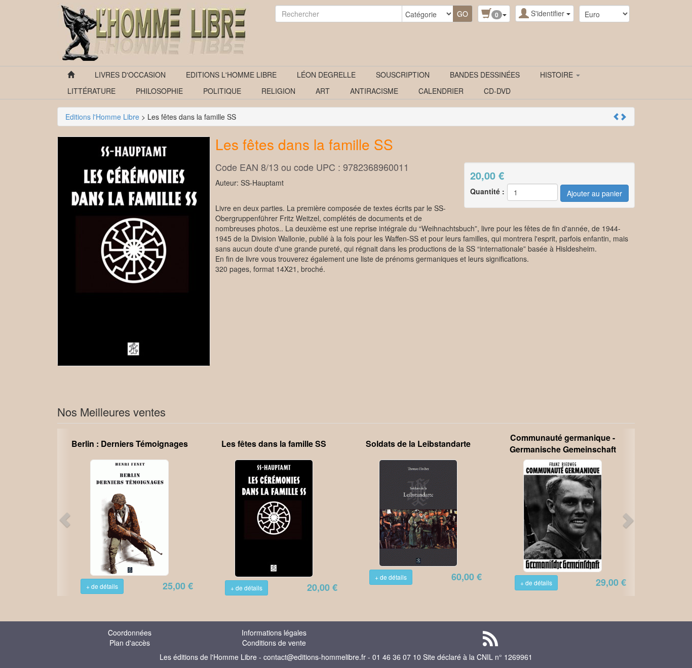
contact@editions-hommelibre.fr (314, 657)
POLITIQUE (222, 91)
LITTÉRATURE (91, 91)
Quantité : (487, 191)
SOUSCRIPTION (403, 74)
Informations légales (274, 632)
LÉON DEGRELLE (326, 74)
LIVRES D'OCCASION (130, 74)
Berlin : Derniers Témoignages (129, 443)
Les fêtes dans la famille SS (273, 443)
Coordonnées (129, 632)
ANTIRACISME (374, 91)
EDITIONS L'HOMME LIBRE (231, 74)
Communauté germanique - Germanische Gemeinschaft (563, 443)
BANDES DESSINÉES (485, 74)
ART (323, 91)
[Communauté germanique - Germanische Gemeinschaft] (562, 515)
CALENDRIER (441, 91)
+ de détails (102, 586)
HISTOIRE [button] (557, 74)
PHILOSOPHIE (159, 91)
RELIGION (278, 91)
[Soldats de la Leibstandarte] (418, 512)
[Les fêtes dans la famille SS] (274, 517)
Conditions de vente (274, 643)
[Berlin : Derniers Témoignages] (129, 516)
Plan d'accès (129, 643)
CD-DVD (497, 91)
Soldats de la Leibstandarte (418, 443)
